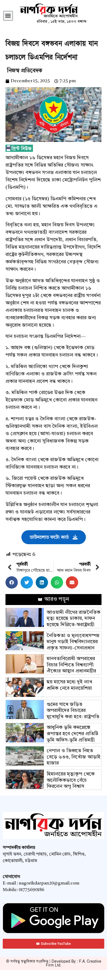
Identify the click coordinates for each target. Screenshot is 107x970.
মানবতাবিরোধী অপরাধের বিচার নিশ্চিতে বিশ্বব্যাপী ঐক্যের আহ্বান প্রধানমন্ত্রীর (71, 665)
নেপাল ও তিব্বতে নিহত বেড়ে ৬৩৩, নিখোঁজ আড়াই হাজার (73, 757)
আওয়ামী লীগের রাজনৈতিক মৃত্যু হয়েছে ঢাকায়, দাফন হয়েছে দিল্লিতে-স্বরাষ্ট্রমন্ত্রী (73, 618)
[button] (8, 16)
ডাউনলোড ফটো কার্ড (49, 537)
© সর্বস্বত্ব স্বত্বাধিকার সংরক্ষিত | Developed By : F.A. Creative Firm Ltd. (53, 963)
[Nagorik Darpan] (62, 11)
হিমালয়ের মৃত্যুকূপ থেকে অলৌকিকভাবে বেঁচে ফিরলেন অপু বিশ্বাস (71, 780)
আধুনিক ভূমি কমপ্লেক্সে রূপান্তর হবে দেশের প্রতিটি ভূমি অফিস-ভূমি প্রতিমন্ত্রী (72, 733)
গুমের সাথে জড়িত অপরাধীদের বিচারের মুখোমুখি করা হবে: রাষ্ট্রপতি (73, 710)
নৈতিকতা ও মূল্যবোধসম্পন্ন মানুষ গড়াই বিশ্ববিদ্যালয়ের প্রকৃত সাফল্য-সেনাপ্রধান (73, 642)
